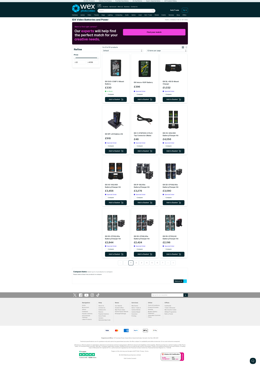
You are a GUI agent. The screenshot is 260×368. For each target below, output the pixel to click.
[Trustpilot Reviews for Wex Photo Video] (87, 355)
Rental (157, 15)
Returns (101, 312)
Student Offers (119, 307)
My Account (112, 6)
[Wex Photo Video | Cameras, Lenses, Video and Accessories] (83, 8)
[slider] (75, 58)
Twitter (74, 295)
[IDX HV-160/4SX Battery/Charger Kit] (116, 171)
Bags (103, 15)
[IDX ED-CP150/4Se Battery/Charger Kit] (116, 223)
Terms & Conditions (154, 305)
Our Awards (118, 305)
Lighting (110, 15)
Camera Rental (136, 310)
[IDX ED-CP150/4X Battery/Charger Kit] (173, 223)
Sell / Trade (148, 15)
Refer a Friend (169, 314)
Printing (134, 316)
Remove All (178, 281)
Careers (101, 318)
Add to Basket (114, 99)
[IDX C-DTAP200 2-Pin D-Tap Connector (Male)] (145, 119)
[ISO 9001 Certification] (172, 357)
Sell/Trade (174, 10)
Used (140, 15)
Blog (178, 15)
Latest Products (87, 319)
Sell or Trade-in (136, 307)
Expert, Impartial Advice (153, 1)
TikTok (98, 295)
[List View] (186, 47)
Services (171, 15)
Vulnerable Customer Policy (154, 316)
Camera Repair (136, 312)
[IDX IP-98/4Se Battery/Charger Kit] (145, 171)
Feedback (85, 311)
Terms (146, 351)
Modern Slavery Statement (152, 312)
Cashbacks (168, 305)
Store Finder (102, 316)
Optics (134, 15)
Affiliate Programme (170, 312)
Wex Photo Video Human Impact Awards (121, 310)
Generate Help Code (104, 320)
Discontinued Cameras (86, 316)
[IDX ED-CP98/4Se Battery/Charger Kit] (145, 223)
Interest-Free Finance (105, 1)
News (117, 303)
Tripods (96, 15)
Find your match (154, 32)
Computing (118, 15)
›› (173, 263)
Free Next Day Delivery (122, 1)
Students (105, 6)
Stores (100, 6)
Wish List (120, 6)
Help (100, 303)
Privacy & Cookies (153, 307)
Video (89, 15)
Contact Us (134, 6)
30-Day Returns (137, 1)
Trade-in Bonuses (170, 307)
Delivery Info (102, 310)
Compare (111, 94)
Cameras (75, 15)
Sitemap (150, 309)
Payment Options (104, 314)
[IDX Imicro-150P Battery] (145, 69)
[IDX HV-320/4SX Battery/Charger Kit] (173, 119)
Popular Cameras (87, 313)
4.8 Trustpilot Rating (170, 1)
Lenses (83, 15)
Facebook (80, 295)
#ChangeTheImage (120, 313)
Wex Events (135, 305)
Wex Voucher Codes (170, 310)
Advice (84, 309)
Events (164, 15)
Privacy (142, 351)
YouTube (86, 295)
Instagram (92, 295)
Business (127, 6)
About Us (101, 305)
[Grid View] (183, 47)
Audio (127, 15)
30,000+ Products (89, 1)
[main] (130, 152)
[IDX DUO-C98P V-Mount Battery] (116, 68)
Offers (184, 15)
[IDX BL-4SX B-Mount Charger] (173, 68)
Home (167, 20)
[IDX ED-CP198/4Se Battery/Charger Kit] (173, 171)
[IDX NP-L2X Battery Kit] (116, 120)
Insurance (134, 314)
